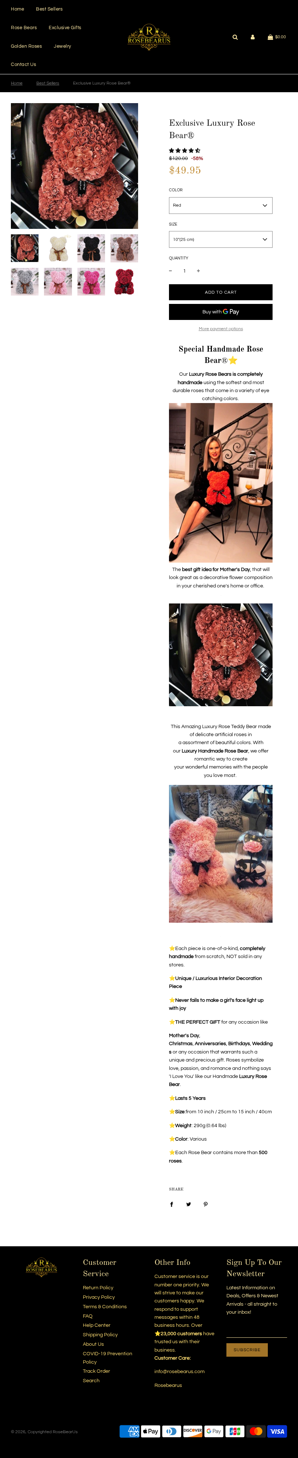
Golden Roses (26, 46)
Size (173, 224)
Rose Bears (24, 27)
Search (91, 1380)
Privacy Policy (99, 1297)
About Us (93, 1344)
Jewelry (62, 46)
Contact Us (23, 64)
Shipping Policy (100, 1334)
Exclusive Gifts (65, 27)
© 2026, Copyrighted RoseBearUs (44, 1432)
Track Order (96, 1371)
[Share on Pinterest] (206, 1204)
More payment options (221, 329)
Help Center (96, 1325)
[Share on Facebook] (172, 1204)
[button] (184, 150)
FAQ (88, 1316)
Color (175, 190)
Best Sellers (49, 9)
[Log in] (252, 37)
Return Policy (98, 1287)
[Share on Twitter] (189, 1204)
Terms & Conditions (105, 1306)
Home (17, 9)
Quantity (178, 258)
